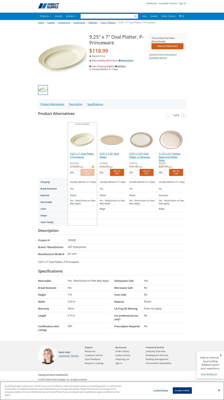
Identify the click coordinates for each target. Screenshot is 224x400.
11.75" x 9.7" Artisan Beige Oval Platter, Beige (169, 157)
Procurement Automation (158, 363)
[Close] (219, 390)
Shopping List (122, 359)
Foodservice (64, 22)
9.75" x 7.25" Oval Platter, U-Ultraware (139, 155)
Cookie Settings (160, 390)
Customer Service (168, 3)
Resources (152, 3)
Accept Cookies (182, 390)
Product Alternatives (52, 104)
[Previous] (168, 115)
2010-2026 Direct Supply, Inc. (55, 379)
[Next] (183, 115)
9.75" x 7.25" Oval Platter (109, 155)
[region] (112, 391)
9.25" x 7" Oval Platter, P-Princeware (82, 155)
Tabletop (92, 22)
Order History (122, 351)
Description (75, 104)
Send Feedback (92, 359)
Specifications (95, 104)
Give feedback (209, 374)
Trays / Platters (108, 22)
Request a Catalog (94, 363)
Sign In (182, 3)
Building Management (157, 359)
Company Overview (155, 351)
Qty (72, 172)
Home (41, 22)
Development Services (157, 355)
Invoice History (122, 355)
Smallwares (79, 22)
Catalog (51, 22)
